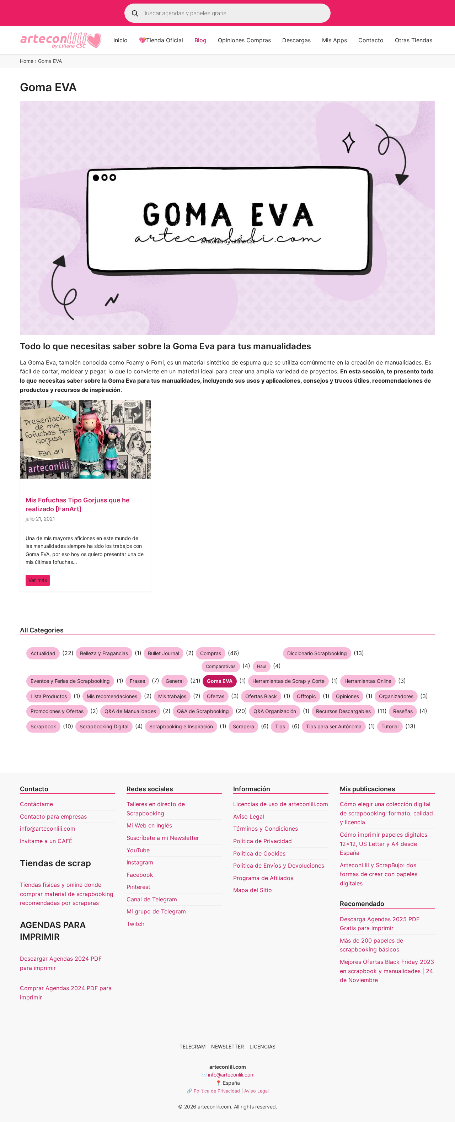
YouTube (138, 850)
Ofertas (215, 696)
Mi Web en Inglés (149, 825)
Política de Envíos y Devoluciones (278, 865)
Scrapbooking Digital (104, 726)
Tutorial (389, 726)
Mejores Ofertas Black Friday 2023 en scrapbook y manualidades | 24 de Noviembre (387, 970)
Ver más (37, 580)
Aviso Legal (248, 816)
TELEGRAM (192, 1046)
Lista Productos (49, 696)
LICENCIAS (262, 1046)
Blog (200, 40)
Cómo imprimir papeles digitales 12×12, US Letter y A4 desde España (383, 843)
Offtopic (306, 696)
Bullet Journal (163, 653)
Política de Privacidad (262, 841)
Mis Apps (334, 40)
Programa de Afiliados (263, 877)
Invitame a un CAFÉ (46, 841)
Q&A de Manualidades (130, 711)
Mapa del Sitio (252, 890)
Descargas (296, 40)
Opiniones (347, 696)
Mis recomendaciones (112, 696)
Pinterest (138, 886)
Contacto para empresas (53, 816)
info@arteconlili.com (47, 828)
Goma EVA (219, 681)
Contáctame (36, 804)
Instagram (140, 862)
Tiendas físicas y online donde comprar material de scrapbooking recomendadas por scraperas (66, 893)
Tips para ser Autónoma (334, 726)
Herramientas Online (367, 681)
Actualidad (43, 653)
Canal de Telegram (152, 899)
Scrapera (243, 726)
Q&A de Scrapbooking (203, 711)
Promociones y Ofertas (57, 711)
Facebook (140, 874)
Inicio (120, 40)
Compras (210, 653)
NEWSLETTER (227, 1046)
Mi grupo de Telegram (156, 911)
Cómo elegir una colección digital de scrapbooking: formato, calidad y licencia (386, 813)
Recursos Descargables (343, 711)
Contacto (371, 40)
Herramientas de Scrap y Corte (288, 681)
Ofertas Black (261, 696)
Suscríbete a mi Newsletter (163, 837)
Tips (280, 726)
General (174, 681)
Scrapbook (43, 726)
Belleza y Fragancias (104, 653)
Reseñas (403, 711)
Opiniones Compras (244, 40)
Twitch (135, 923)
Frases (137, 681)
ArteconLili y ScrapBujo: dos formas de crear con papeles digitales (378, 874)
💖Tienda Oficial (161, 40)
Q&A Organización (274, 711)
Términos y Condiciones (265, 828)
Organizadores (396, 696)
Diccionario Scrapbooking (317, 653)
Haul (261, 666)
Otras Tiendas (413, 40)
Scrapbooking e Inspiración (181, 726)
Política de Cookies (259, 853)
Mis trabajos (172, 696)
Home (26, 61)
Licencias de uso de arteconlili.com (280, 804)
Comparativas (221, 666)
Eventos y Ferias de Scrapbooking (70, 681)
